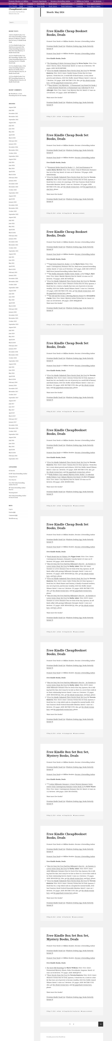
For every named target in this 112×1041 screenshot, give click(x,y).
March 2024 (12, 174)
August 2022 (12, 217)
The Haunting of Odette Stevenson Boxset (61, 63)
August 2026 (12, 107)
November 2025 (13, 116)
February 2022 (13, 236)
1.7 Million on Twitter (81, 1)
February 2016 (13, 456)
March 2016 (12, 452)
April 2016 (12, 449)
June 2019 (12, 333)
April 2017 (12, 413)
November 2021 (13, 245)
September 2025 (13, 119)
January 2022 (13, 239)
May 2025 (11, 132)
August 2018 (12, 364)
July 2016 (11, 440)
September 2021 (13, 251)
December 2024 (13, 147)
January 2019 (13, 349)
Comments (13, 515)
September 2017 (13, 397)
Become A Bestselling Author (85, 54)
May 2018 (11, 373)
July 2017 (11, 404)
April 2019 (12, 339)
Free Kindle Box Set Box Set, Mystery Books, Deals (68, 754)
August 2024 (12, 159)
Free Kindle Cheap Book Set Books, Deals (67, 137)
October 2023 (13, 190)
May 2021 (11, 263)
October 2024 (13, 153)
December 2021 (13, 242)
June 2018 (12, 370)
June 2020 (12, 297)
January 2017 (13, 422)
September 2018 (13, 361)
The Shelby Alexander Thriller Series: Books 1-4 (65, 274)
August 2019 (12, 327)
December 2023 (13, 184)
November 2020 (13, 281)
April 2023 (12, 199)
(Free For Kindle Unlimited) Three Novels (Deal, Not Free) (67, 71)
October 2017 (13, 394)
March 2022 (12, 232)
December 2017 (13, 388)
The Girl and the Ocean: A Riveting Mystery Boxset (66, 296)
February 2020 (13, 309)
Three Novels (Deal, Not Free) (57, 975)
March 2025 (12, 138)
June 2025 (12, 129)
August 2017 (12, 401)
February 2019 (13, 346)
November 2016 (13, 428)
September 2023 (13, 193)
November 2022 (13, 208)
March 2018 (12, 379)
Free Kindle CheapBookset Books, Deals (67, 432)
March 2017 (12, 416)
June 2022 (12, 223)
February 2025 (13, 141)
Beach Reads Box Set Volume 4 (57, 557)
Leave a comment (79, 116)
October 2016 (13, 431)
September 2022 (13, 214)
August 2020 (12, 291)
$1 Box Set (12, 470)
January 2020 (13, 312)
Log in (10, 509)
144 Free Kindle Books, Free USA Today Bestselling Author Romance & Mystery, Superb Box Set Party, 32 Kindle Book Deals (17, 38)
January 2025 (13, 144)
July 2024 (11, 162)
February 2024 (13, 177)
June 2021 (12, 260)
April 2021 (12, 266)
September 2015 (13, 459)
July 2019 (11, 330)
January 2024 (13, 181)
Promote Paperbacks (39, 1)
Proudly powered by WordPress (56, 1037)
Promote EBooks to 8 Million (18, 1)
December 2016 (13, 425)
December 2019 (13, 315)
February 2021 (13, 272)
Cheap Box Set (13, 477)
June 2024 (12, 165)
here (55, 576)
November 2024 (13, 150)
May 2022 (11, 226)
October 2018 (13, 358)
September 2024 (13, 156)
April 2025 (12, 135)
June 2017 (12, 407)
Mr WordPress (13, 94)
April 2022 (12, 229)
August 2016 (12, 437)
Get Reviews (97, 1)
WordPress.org (13, 518)
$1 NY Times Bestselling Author (18, 474)
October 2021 (13, 248)
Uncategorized (13, 492)
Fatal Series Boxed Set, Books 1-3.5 (61, 264)
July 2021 (11, 257)
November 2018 (13, 355)
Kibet (59, 116)
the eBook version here (71, 187)
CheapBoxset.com (18, 9)
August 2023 (12, 196)
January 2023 (13, 202)
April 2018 (12, 376)
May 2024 (11, 168)
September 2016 (13, 434)
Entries (12, 512)
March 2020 (12, 306)
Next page (100, 1024)
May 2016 (11, 446)
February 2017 (13, 419)
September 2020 (13, 287)
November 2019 (13, 318)
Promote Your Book (53, 54)
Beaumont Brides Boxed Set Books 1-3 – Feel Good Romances (69, 167)
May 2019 (11, 336)
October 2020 (13, 284)
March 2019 (12, 342)
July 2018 (11, 367)
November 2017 (13, 391)
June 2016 (12, 443)
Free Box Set (12, 480)
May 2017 (11, 410)
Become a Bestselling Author (60, 1)
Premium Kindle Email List (56, 46)
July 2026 (11, 110)
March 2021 (12, 269)
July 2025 (11, 126)
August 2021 (12, 254)
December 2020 (13, 278)
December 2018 (13, 352)
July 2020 (11, 294)
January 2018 (13, 385)
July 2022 (11, 220)
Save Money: (13, 4)
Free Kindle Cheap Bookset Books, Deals (67, 33)
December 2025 (13, 113)
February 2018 (13, 382)
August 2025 (12, 122)
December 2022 (13, 205)
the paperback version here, (63, 83)
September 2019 (13, 324)
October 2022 (13, 211)
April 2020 (12, 303)
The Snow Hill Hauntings (55, 968)
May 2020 (11, 300)
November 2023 (13, 187)
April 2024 (12, 171)
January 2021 (13, 275)
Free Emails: (13, 6)
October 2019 (13, 321)
